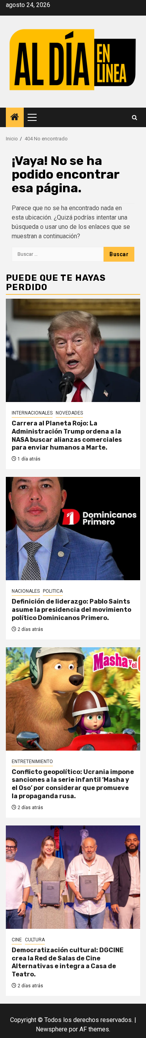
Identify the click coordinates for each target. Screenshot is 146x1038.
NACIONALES (26, 591)
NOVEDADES (69, 413)
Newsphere (51, 1029)
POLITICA (53, 591)
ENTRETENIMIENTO (32, 761)
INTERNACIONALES (32, 413)
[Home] (15, 117)
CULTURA (35, 939)
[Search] (134, 117)
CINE (17, 939)
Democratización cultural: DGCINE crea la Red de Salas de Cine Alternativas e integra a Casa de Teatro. (67, 962)
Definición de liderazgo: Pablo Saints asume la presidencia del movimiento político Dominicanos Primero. (71, 610)
